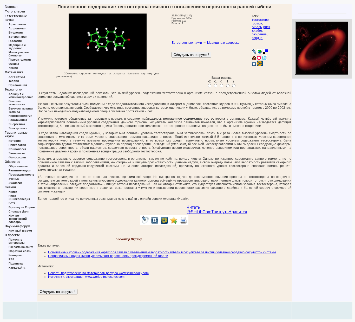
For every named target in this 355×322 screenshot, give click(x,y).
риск (266, 27)
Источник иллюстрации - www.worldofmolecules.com (86, 277)
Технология (13, 89)
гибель (257, 27)
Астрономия (17, 28)
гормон (257, 23)
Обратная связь (20, 251)
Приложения (18, 85)
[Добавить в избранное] (174, 223)
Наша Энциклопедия (19, 197)
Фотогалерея (15, 11)
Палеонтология (20, 59)
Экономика (17, 153)
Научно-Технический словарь (18, 218)
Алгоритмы (17, 76)
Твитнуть (219, 212)
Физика (14, 63)
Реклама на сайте (21, 246)
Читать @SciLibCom (199, 209)
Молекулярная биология (19, 54)
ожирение (259, 34)
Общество (12, 162)
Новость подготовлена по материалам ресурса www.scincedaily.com (98, 273)
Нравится (237, 212)
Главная (11, 7)
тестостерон (261, 20)
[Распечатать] (183, 223)
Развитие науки (20, 170)
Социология (17, 149)
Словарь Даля (19, 211)
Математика (14, 72)
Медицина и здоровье (17, 46)
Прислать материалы (16, 241)
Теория (14, 80)
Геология (15, 40)
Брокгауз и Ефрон (22, 207)
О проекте (12, 235)
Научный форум (17, 226)
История (15, 140)
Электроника (18, 128)
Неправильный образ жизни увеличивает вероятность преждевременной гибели (108, 256)
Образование (18, 166)
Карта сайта (17, 267)
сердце (257, 38)
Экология (15, 182)
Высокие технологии (17, 103)
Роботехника (18, 119)
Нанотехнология (20, 115)
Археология (17, 24)
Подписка (16, 263)
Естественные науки (187, 42)
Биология (16, 32)
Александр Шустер (129, 239)
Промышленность (22, 174)
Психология (17, 144)
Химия (13, 67)
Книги (13, 191)
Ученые (14, 178)
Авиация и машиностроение (21, 95)
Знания (10, 187)
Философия (17, 157)
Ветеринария (18, 36)
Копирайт (15, 255)
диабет (257, 31)
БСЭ (12, 203)
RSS (11, 259)
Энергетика (17, 124)
